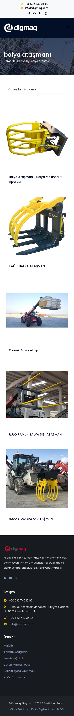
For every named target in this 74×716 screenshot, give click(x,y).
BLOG (60, 709)
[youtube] (10, 578)
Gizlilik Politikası (19, 709)
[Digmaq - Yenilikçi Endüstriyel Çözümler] (21, 27)
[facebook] (5, 578)
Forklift (8, 646)
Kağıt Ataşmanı (14, 677)
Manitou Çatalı (14, 658)
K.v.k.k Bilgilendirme (42, 709)
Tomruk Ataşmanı (16, 652)
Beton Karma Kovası (17, 665)
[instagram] (16, 578)
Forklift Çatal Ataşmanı (19, 671)
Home (8, 61)
